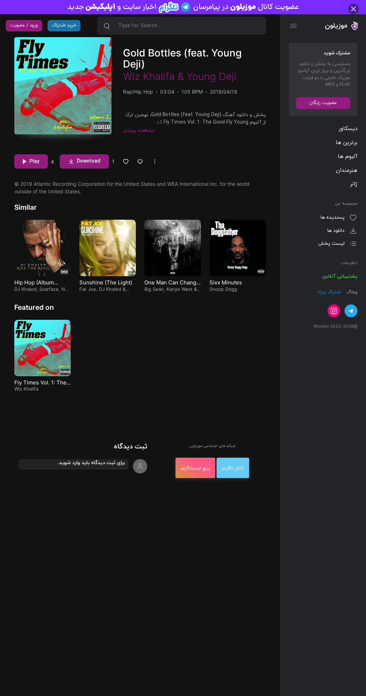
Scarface (49, 303)
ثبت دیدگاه (130, 461)
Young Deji (212, 91)
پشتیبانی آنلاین (339, 276)
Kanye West (180, 303)
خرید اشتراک (64, 25)
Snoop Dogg (223, 303)
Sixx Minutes (225, 296)
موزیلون (336, 25)
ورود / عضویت (24, 25)
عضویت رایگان (323, 103)
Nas (65, 303)
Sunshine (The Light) (105, 296)
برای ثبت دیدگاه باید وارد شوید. (91, 477)
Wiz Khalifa (149, 91)
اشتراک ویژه (329, 292)
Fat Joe (87, 303)
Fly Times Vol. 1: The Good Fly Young (40, 400)
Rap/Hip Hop (138, 106)
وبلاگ (351, 292)
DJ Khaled (25, 303)
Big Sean (154, 303)
